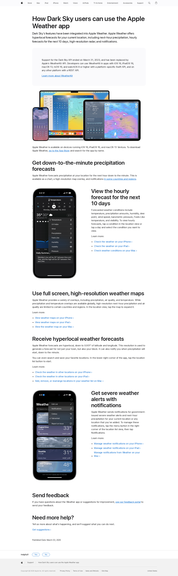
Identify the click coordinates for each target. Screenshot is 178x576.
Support (30, 562)
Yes (35, 555)
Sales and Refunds (92, 571)
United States (152, 571)
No (46, 555)
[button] (149, 3)
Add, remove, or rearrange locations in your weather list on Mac (68, 381)
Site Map (105, 571)
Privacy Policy (65, 571)
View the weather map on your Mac (53, 326)
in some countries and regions (120, 179)
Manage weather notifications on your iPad (116, 448)
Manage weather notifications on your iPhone (118, 443)
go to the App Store (59, 150)
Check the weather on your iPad (111, 246)
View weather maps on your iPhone (53, 317)
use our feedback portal (127, 502)
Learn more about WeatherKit (57, 75)
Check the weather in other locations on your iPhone (63, 372)
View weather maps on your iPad (52, 322)
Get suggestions (41, 529)
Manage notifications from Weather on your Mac (117, 454)
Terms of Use (78, 571)
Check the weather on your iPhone (112, 241)
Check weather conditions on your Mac (115, 250)
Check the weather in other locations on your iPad (61, 376)
